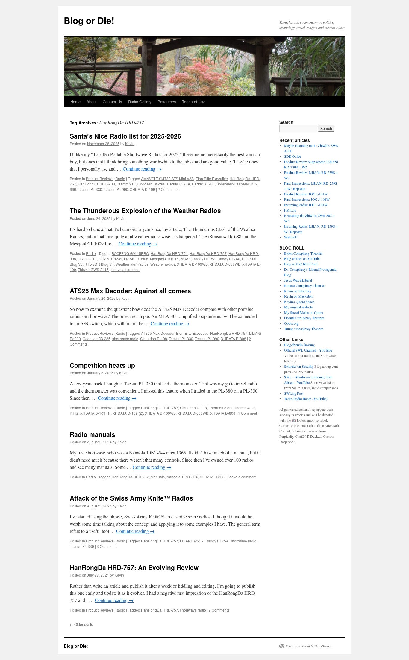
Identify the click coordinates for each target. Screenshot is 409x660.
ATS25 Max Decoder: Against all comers (130, 290)
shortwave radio (125, 338)
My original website (298, 307)
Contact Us (112, 101)
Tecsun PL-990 (116, 189)
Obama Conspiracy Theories (304, 317)
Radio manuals (92, 434)
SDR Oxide (292, 156)
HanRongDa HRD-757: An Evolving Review (134, 567)
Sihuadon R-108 (153, 338)
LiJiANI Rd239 (110, 258)
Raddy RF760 (203, 183)
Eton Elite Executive (212, 178)
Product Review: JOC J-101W (306, 193)
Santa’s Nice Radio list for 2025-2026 (125, 135)
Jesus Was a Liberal (298, 280)
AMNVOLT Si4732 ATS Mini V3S (167, 178)
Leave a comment (125, 269)
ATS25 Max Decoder (157, 333)
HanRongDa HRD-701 (169, 253)
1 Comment (247, 413)
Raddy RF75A (178, 183)
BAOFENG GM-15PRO (130, 253)
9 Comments (219, 609)
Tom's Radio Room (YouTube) (306, 398)
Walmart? (290, 237)
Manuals (158, 476)
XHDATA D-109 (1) (95, 413)
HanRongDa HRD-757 (208, 253)
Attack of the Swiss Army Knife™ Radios (131, 497)
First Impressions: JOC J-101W (307, 199)
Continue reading (142, 168)
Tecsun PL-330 (90, 189)
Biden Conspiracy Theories (303, 253)
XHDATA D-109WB (192, 264)
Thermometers (220, 407)
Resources (166, 101)
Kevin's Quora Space (299, 301)
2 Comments (168, 189)
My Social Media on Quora (303, 312)
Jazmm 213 (126, 183)
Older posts (81, 624)
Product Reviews (99, 178)
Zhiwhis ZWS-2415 (93, 269)
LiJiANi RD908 (136, 258)
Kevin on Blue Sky (297, 290)
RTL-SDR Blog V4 (99, 264)
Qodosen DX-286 (151, 183)
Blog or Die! (89, 20)
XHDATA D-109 (142, 189)
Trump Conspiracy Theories (304, 328)
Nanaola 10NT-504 (182, 476)
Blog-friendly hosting (299, 344)
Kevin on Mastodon (298, 296)
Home (75, 101)
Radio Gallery (140, 101)
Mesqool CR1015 (164, 258)
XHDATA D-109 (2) (128, 413)
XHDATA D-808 (233, 338)
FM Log (290, 210)
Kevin (129, 143)
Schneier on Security (298, 366)
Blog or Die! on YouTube (302, 258)
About (92, 101)
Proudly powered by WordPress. (308, 646)
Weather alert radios (132, 264)
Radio (120, 178)
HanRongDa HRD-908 (96, 183)
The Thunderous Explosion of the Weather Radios (145, 210)
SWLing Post (293, 393)
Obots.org (291, 323)
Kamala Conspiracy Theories (304, 285)
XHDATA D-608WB (225, 264)
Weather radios (162, 264)
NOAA (186, 258)
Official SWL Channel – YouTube (308, 350)
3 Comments (107, 546)
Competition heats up (102, 365)
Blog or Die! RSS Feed (300, 263)
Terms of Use (193, 101)
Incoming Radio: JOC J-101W (306, 204)
